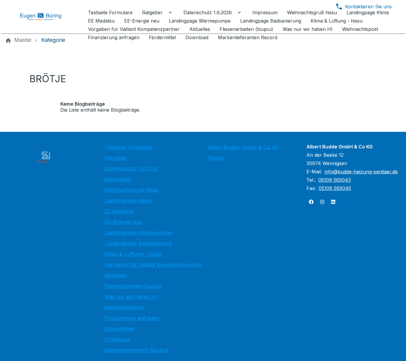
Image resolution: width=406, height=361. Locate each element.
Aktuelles (115, 275)
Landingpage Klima (128, 200)
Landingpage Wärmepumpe (138, 232)
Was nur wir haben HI (130, 297)
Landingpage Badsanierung (138, 243)
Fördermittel (119, 329)
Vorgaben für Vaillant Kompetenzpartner (153, 265)
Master (215, 158)
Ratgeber (115, 158)
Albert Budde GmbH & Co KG (243, 147)
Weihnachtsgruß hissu (131, 190)
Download (117, 339)
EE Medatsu (119, 211)
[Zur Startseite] (45, 16)
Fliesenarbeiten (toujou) (133, 286)
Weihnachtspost (124, 307)
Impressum (117, 179)
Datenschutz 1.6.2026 (131, 168)
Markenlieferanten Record (136, 350)
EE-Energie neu (123, 222)
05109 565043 (334, 180)
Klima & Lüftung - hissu (132, 254)
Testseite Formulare (128, 147)
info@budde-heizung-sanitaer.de (361, 172)
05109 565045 (335, 188)
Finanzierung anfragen (131, 318)
